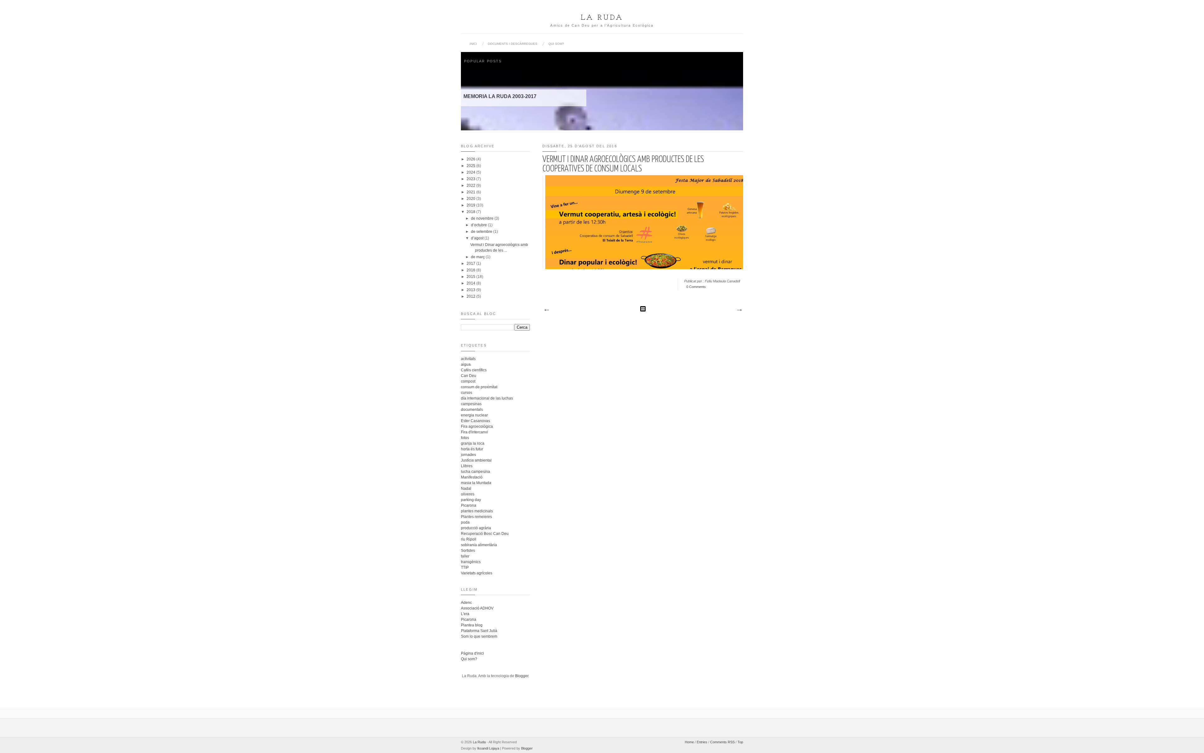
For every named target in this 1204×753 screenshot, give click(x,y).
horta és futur (472, 449)
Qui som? (556, 43)
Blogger (521, 676)
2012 (471, 296)
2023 (471, 179)
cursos (466, 392)
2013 (471, 290)
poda (465, 522)
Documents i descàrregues (512, 43)
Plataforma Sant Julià (479, 631)
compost (468, 381)
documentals (472, 409)
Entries (702, 742)
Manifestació (472, 477)
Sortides (468, 550)
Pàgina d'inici (472, 653)
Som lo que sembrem (479, 636)
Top (740, 742)
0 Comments (696, 287)
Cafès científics (474, 370)
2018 (471, 212)
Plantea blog (472, 625)
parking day (471, 500)
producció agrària (476, 528)
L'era (465, 614)
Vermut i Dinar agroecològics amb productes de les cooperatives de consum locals (623, 164)
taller (465, 556)
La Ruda (602, 18)
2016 (471, 270)
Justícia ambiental (476, 460)
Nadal (466, 488)
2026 (471, 159)
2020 (471, 198)
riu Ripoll (468, 539)
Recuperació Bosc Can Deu (485, 533)
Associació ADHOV (477, 608)
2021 (471, 192)
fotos (465, 438)
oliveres (467, 494)
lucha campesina (475, 471)
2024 (471, 172)
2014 (471, 283)
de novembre (482, 218)
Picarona (468, 505)
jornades (468, 454)
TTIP (465, 567)
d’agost (477, 238)
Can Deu (468, 376)
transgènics (471, 562)
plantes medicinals (477, 511)
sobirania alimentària (479, 545)
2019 (471, 205)
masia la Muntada (476, 483)
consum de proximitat (479, 387)
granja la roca (472, 443)
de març (478, 257)
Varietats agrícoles (476, 573)
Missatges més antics (739, 310)
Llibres (467, 466)
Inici (473, 43)
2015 (471, 277)
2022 (471, 185)
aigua (466, 364)
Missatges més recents (546, 310)
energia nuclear (474, 415)
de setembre (481, 231)
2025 (471, 166)
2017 (471, 263)
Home (689, 742)
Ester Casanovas (475, 421)
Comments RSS (722, 742)
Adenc (466, 602)
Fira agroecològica (477, 426)
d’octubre (479, 225)
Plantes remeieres (476, 517)
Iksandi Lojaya (488, 748)
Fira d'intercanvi (474, 432)
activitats (468, 359)
